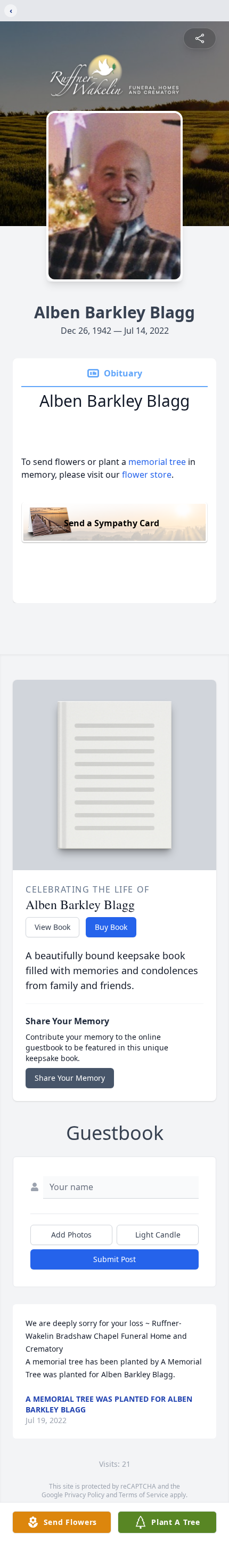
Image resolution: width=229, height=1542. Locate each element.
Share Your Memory (70, 1078)
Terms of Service (143, 1494)
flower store (146, 474)
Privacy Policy (84, 1494)
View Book (52, 927)
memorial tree (157, 462)
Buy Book (111, 927)
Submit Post (114, 1259)
